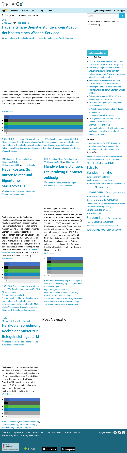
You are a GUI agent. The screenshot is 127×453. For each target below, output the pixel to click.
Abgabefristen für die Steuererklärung (105, 146)
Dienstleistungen (9, 142)
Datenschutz (39, 432)
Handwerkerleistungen (68, 142)
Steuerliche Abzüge (22, 148)
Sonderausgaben (96, 210)
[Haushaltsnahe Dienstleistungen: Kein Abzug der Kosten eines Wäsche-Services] (42, 63)
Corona (111, 180)
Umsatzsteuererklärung (106, 226)
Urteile (4, 20)
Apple (111, 156)
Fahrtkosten (90, 188)
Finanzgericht (97, 192)
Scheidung (108, 207)
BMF (106, 163)
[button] (6, 117)
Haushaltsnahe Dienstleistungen (16, 145)
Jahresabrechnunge (27, 424)
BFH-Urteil (98, 163)
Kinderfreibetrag (95, 200)
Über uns (6, 432)
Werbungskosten (98, 229)
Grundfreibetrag (119, 193)
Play (88, 207)
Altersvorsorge (100, 156)
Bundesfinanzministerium (98, 177)
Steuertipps (47, 148)
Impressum (18, 432)
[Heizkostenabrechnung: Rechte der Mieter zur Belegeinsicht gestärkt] (21, 353)
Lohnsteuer (107, 204)
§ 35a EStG (7, 139)
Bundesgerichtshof (10, 422)
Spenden (108, 210)
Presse (68, 432)
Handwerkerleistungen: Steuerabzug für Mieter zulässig (63, 172)
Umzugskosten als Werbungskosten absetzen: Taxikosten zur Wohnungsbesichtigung (104, 121)
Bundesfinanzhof (100, 172)
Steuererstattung (116, 218)
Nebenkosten (7, 148)
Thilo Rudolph (22, 23)
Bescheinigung (19, 139)
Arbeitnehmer (117, 156)
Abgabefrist (91, 156)
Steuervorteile (59, 148)
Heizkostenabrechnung (29, 422)
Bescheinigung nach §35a (37, 139)
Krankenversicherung (95, 204)
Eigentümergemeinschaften (29, 142)
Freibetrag (110, 193)
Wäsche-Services (9, 151)
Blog (41, 11)
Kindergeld (111, 200)
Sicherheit (13, 11)
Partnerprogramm (10, 435)
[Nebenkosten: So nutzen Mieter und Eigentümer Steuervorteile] (21, 202)
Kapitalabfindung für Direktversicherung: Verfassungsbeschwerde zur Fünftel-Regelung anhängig (106, 131)
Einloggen (121, 11)
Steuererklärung (98, 218)
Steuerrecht (37, 148)
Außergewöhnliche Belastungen (108, 159)
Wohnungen (25, 427)
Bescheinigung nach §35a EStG (64, 139)
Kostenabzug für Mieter (58, 145)
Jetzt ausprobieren (97, 53)
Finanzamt (101, 187)
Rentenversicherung (97, 207)
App (3, 11)
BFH (89, 163)
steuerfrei (90, 222)
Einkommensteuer (50, 142)
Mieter (72, 145)
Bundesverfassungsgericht (97, 180)
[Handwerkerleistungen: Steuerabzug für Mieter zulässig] (63, 194)
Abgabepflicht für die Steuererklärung (105, 149)
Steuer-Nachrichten (24, 159)
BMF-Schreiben (8, 159)
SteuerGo (98, 222)
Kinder (106, 196)
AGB (28, 432)
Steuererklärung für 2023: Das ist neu (105, 143)
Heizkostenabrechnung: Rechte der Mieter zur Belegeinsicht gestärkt (22, 331)
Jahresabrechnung (39, 145)
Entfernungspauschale (116, 184)
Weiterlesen (7, 111)
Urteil (17, 427)
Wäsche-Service (73, 148)
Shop (50, 11)
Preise (25, 11)
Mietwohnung (8, 427)
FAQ (33, 11)
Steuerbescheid (94, 213)
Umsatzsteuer (92, 226)
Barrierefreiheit (55, 432)
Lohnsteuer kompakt (118, 204)
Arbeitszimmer (91, 159)
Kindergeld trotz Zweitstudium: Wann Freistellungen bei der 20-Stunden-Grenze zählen (107, 90)
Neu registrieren (104, 11)
